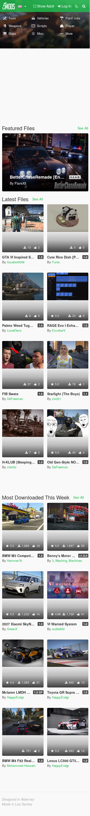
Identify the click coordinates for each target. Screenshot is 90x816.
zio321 (56, 398)
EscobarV (59, 330)
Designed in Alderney (18, 799)
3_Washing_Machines (67, 560)
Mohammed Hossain (21, 765)
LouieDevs (14, 330)
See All (83, 128)
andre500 (58, 629)
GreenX (12, 629)
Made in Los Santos (17, 804)
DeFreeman (15, 398)
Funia (56, 262)
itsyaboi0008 (15, 262)
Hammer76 (14, 560)
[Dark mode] (76, 6)
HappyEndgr (15, 697)
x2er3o (11, 467)
